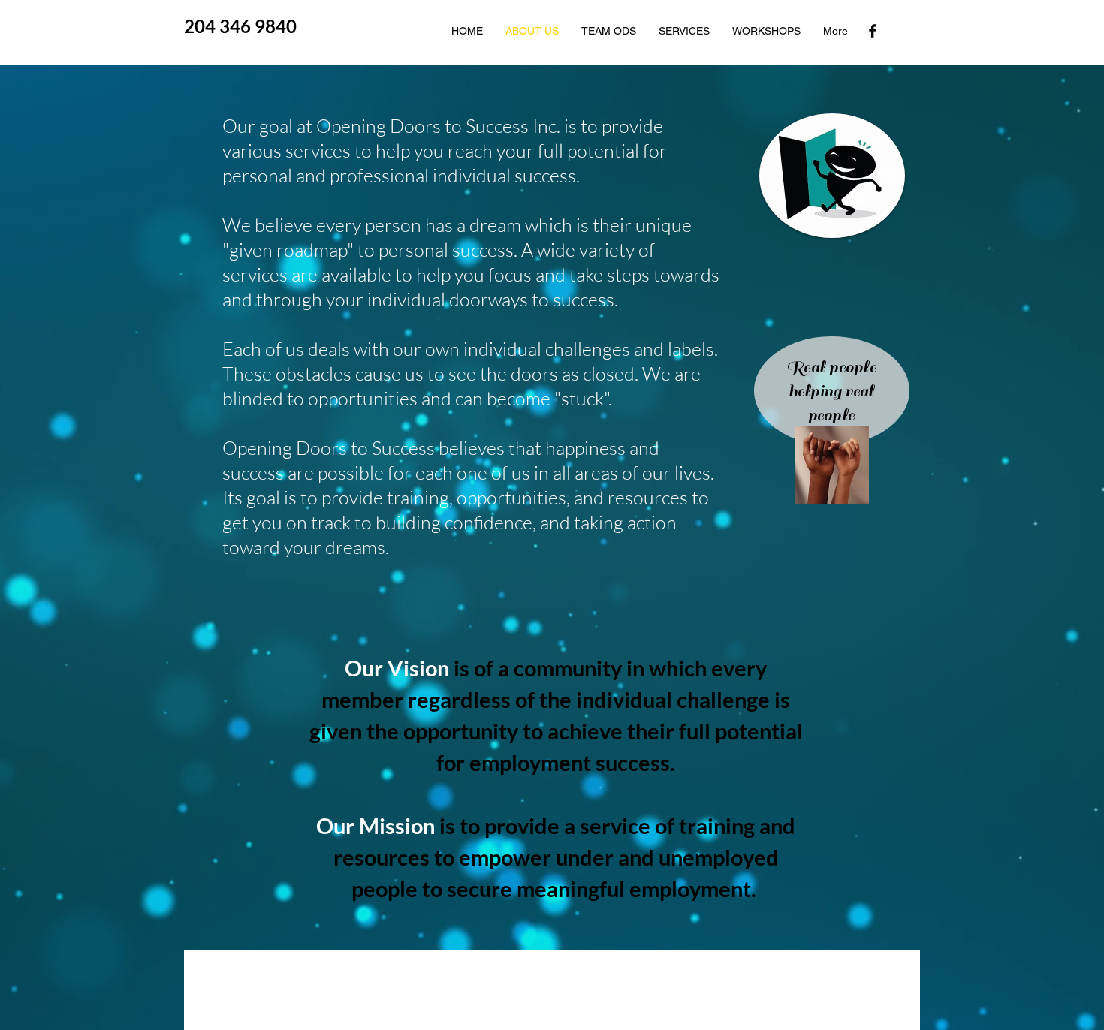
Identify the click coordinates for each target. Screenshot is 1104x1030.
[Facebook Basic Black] (872, 31)
